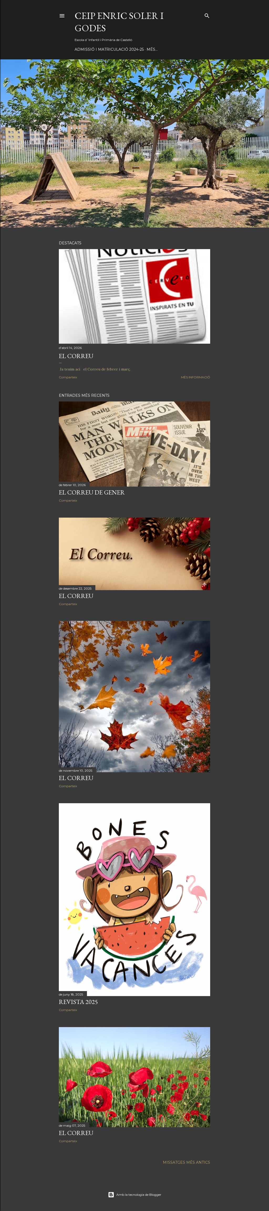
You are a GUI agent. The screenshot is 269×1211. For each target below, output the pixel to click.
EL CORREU (76, 356)
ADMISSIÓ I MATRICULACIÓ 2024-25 (109, 49)
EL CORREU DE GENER (92, 492)
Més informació (195, 377)
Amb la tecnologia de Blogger (138, 1195)
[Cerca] (207, 14)
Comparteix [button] (68, 377)
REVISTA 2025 (78, 1002)
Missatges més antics (186, 1162)
